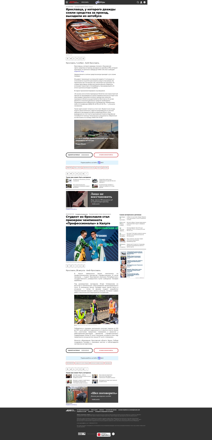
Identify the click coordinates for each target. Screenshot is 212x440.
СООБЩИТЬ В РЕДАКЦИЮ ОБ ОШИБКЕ (104, 411)
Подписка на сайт (81, 411)
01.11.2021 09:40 (69, 6)
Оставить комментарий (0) (106, 154)
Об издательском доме (83, 409)
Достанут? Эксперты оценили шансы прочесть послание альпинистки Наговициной (136, 235)
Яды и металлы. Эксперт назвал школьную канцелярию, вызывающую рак (135, 240)
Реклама (101, 409)
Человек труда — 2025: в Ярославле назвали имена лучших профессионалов (82, 376)
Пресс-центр (94, 409)
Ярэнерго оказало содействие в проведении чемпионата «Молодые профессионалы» (81, 382)
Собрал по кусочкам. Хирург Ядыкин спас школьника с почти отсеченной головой (136, 218)
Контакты (90, 411)
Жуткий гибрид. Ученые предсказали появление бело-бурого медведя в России (136, 224)
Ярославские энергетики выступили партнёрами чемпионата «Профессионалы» (107, 376)
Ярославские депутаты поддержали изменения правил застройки (81, 186)
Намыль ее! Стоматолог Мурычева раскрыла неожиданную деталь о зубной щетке (136, 246)
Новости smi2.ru (71, 209)
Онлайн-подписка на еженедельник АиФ (129, 409)
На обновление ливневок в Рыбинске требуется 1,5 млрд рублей (106, 186)
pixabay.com (69, 54)
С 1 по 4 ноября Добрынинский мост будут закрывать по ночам (95, 139)
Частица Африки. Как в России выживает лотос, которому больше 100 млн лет (136, 229)
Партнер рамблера (91, 433)
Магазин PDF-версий (111, 409)
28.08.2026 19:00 (70, 214)
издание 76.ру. (79, 71)
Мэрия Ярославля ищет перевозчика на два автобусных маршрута (107, 181)
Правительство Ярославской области (76, 262)
